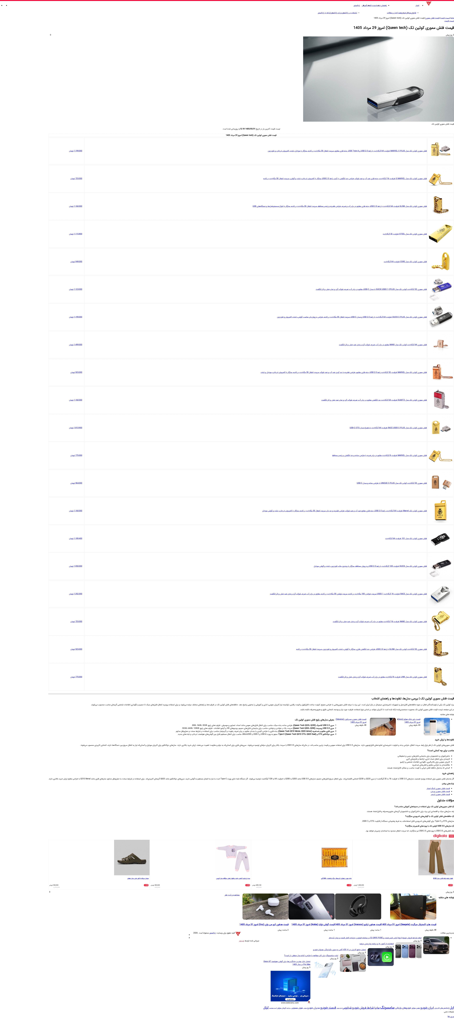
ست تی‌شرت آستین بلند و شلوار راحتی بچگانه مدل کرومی (233, 878)
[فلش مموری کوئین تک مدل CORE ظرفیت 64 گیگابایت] (441, 273)
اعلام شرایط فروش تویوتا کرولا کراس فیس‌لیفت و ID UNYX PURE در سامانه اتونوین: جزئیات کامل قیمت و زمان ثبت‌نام (375, 937)
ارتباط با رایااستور (324, 12)
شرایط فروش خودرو (363, 1008)
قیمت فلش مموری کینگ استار (438, 788)
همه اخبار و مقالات (394, 12)
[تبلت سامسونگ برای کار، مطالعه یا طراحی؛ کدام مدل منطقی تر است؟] (353, 971)
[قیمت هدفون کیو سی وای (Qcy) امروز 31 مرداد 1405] (265, 919)
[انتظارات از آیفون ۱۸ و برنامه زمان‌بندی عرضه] (408, 959)
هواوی (305, 1008)
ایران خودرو (427, 1008)
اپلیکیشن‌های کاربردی (441, 1008)
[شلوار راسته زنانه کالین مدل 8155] (436, 875)
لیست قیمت (372, 5)
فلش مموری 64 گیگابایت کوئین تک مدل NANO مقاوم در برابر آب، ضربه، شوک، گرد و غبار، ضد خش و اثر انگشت (383, 344)
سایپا (377, 1008)
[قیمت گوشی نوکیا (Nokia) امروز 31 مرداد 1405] (312, 919)
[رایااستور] (440, 5)
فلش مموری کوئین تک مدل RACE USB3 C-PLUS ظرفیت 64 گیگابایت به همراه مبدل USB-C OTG (388, 427)
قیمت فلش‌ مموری (432, 18)
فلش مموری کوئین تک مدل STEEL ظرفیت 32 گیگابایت (405, 233)
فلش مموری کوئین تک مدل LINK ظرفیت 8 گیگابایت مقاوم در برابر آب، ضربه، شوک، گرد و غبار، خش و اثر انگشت (382, 676)
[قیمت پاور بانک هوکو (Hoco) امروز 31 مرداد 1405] (437, 727)
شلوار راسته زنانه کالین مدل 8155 (443, 878)
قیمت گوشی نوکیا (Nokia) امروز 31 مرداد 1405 (313, 924)
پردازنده (289, 1008)
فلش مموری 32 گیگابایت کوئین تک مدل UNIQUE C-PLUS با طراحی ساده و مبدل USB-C (392, 483)
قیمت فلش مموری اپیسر (440, 794)
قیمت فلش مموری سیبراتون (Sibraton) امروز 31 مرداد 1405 (351, 721)
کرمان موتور (281, 1008)
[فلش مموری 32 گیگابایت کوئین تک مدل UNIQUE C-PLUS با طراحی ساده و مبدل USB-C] (441, 495)
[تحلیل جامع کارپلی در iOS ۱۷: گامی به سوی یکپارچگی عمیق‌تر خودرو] (381, 965)
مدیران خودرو (313, 1008)
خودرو (404, 12)
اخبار (417, 5)
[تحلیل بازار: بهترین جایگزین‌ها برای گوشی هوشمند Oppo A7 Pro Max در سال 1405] (325, 977)
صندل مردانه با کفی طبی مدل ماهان (138, 878)
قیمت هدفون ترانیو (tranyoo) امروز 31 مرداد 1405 (358, 924)
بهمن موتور (416, 1008)
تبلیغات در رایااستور (349, 12)
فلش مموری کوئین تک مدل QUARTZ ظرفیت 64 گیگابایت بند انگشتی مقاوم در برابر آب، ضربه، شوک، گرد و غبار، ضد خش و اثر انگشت (374, 400)
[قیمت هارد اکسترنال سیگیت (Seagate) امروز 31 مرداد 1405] (413, 919)
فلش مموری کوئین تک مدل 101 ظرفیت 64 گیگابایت (406, 538)
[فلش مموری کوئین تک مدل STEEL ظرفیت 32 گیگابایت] (441, 246)
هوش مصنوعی (297, 1008)
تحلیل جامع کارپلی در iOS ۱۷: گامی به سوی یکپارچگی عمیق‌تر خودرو (339, 949)
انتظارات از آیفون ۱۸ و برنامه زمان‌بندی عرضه (377, 943)
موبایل (408, 12)
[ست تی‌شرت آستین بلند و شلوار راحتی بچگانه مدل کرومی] (233, 875)
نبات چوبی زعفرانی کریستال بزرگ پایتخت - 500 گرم (336, 878)
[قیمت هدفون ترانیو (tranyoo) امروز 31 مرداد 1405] (358, 919)
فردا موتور (339, 1008)
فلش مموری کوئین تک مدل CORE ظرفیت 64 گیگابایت (405, 261)
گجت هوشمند (273, 1008)
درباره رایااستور (336, 12)
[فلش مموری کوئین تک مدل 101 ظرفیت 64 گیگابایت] (441, 550)
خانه (452, 18)
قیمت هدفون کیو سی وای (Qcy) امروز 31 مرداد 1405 (264, 924)
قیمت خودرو (328, 1007)
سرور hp (451, 1016)
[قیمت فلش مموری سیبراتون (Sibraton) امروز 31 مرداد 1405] (383, 727)
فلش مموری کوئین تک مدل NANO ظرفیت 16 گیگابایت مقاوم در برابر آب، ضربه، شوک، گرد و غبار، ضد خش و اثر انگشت (380, 621)
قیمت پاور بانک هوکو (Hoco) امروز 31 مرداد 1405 (408, 721)
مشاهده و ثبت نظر (232, 895)
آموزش (364, 5)
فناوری (413, 12)
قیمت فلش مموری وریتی (440, 791)
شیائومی (347, 1008)
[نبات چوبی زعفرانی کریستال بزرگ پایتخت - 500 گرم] (334, 875)
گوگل (266, 1008)
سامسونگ (387, 1007)
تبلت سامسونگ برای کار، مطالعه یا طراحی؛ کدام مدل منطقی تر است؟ (311, 955)
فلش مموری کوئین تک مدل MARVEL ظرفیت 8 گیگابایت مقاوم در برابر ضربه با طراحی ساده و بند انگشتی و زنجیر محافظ (379, 455)
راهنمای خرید (382, 5)
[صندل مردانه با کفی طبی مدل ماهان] (132, 875)
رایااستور (357, 5)
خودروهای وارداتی (403, 1008)
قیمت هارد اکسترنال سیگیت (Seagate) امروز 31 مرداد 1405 (408, 924)
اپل (452, 1007)
